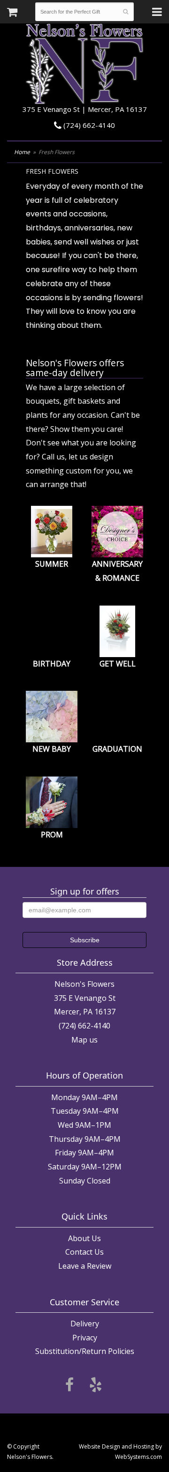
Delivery (84, 1323)
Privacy (84, 1337)
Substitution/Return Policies (84, 1351)
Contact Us (84, 1252)
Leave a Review (84, 1266)
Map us (84, 1040)
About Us (84, 1238)
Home (22, 152)
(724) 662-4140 (88, 125)
